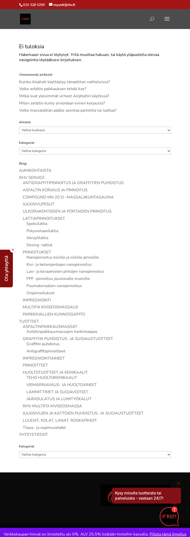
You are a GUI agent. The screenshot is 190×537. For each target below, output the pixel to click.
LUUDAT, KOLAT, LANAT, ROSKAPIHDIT (60, 420)
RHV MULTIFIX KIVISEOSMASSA (52, 406)
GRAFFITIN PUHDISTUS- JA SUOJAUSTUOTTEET (68, 339)
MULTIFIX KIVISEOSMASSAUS (50, 307)
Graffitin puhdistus (43, 344)
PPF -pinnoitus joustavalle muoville (58, 278)
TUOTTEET (29, 321)
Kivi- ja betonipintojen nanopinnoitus (59, 264)
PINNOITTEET (35, 365)
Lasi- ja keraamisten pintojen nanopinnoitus (65, 271)
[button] (6, 268)
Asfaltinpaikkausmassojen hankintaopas (61, 331)
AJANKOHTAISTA (35, 170)
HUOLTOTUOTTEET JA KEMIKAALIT (55, 372)
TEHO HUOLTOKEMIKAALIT (51, 377)
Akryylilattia (37, 238)
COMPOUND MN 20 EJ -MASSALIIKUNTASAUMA (68, 197)
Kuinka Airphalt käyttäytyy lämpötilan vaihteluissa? (64, 82)
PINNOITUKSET (37, 252)
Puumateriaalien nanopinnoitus (54, 286)
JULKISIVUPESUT (38, 204)
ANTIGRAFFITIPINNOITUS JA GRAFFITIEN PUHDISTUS (73, 183)
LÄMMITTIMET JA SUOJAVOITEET (57, 392)
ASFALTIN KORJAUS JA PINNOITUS (55, 190)
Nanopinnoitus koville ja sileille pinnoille (62, 257)
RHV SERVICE (32, 177)
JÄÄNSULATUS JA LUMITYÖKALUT (59, 399)
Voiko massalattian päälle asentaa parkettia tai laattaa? (68, 110)
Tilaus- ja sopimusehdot (44, 427)
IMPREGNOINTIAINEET (44, 358)
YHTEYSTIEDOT (33, 434)
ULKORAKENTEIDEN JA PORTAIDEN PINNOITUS (67, 211)
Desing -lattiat (39, 245)
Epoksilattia (36, 223)
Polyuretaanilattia (42, 231)
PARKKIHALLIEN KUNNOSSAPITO (54, 314)
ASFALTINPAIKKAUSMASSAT (50, 326)
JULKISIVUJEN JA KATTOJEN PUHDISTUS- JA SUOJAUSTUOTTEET (83, 413)
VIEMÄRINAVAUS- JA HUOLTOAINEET (61, 385)
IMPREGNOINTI (37, 300)
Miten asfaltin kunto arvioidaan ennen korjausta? (62, 103)
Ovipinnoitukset (40, 293)
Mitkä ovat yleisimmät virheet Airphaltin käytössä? (64, 96)
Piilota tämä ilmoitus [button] (168, 534)
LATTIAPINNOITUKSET (44, 218)
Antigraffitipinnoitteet (46, 351)
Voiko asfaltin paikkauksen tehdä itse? (52, 89)
